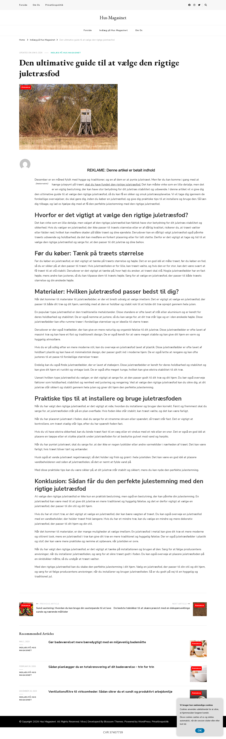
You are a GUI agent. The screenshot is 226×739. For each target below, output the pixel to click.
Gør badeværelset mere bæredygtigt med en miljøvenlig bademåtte (97, 642)
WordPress (144, 721)
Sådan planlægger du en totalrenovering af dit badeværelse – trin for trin (101, 667)
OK (200, 730)
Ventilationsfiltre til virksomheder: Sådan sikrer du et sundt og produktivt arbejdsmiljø (110, 692)
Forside (23, 5)
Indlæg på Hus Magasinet (113, 30)
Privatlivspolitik (54, 5)
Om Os (36, 5)
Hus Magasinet (113, 18)
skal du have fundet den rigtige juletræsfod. (113, 184)
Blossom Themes (113, 721)
